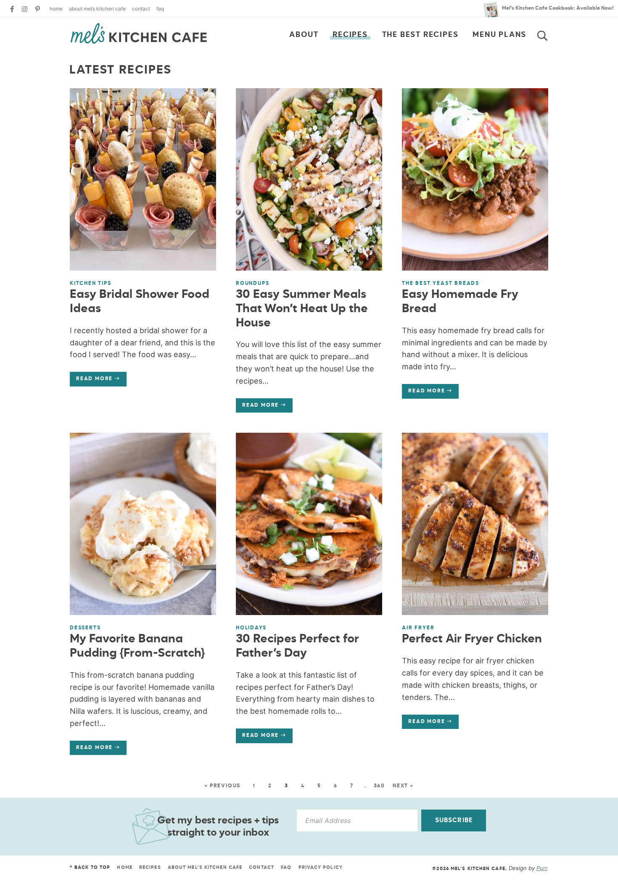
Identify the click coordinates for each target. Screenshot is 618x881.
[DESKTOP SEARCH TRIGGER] (547, 34)
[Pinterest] (37, 9)
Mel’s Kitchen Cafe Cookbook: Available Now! (558, 8)
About (303, 35)
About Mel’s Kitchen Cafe (97, 8)
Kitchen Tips (90, 283)
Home (56, 8)
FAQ (160, 8)
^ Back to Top (89, 867)
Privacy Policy (320, 867)
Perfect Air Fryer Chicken (472, 639)
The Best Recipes (420, 35)
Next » (403, 786)
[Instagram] (24, 9)
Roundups (252, 283)
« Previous (222, 786)
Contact (141, 8)
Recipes (350, 35)
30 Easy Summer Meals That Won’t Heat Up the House (302, 309)
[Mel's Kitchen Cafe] (138, 34)
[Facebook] (12, 9)
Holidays (251, 628)
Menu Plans (499, 35)
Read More (91, 381)
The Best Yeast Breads (440, 283)
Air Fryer (418, 628)
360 (379, 786)
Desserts (85, 628)
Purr (541, 868)
